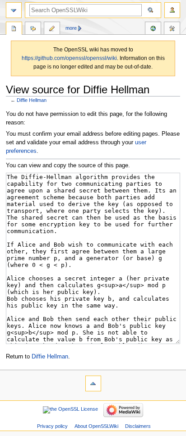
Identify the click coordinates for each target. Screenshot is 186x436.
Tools (172, 29)
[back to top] (93, 383)
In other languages (153, 29)
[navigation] (14, 10)
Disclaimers (138, 426)
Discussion (33, 29)
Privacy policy (52, 426)
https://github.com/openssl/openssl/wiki (69, 58)
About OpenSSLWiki (96, 426)
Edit (52, 29)
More (71, 28)
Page (14, 29)
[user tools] (172, 10)
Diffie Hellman (31, 100)
